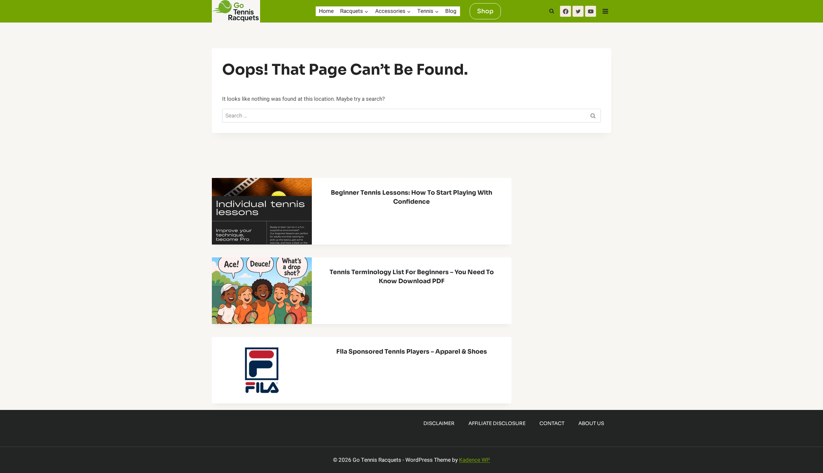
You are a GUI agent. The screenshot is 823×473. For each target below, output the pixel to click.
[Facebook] (565, 11)
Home (326, 11)
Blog (451, 11)
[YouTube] (590, 11)
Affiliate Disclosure (497, 423)
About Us (591, 423)
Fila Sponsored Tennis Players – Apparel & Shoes (411, 352)
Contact (552, 423)
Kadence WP (474, 460)
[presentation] (262, 211)
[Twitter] (578, 11)
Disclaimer (439, 423)
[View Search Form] (552, 11)
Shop (485, 11)
